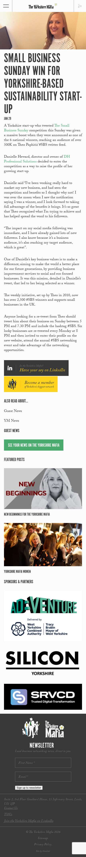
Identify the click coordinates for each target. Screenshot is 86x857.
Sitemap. (43, 838)
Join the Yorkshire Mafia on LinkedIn (28, 821)
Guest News (13, 411)
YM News (11, 421)
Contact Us (11, 808)
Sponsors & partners (18, 582)
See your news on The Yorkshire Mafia (33, 445)
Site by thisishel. (43, 851)
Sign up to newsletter (29, 787)
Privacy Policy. (43, 844)
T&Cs (8, 814)
